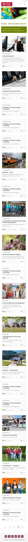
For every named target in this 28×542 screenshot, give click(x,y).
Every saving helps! (8, 56)
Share (24, 66)
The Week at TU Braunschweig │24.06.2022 (11, 403)
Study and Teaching (11, 179)
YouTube (19, 536)
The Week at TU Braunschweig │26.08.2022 (11, 108)
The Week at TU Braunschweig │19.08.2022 (11, 124)
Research (8, 311)
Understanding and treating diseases (13, 303)
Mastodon (12, 536)
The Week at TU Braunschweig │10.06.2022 (11, 513)
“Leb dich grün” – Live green (10, 465)
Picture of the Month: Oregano (11, 254)
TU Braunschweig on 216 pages (11, 498)
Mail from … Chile (7, 172)
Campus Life (9, 66)
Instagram (6, 536)
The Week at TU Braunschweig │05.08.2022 (11, 189)
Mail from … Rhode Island (10, 370)
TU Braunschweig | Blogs (19, 539)
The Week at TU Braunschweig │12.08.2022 (11, 141)
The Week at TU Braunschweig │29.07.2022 (11, 271)
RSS (22, 536)
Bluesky (15, 536)
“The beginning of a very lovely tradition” (11, 337)
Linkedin (9, 536)
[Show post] (14, 44)
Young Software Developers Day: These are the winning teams (14, 221)
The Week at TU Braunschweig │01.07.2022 (11, 387)
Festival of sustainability (9, 435)
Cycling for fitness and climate (11, 91)
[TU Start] (6, 4)
